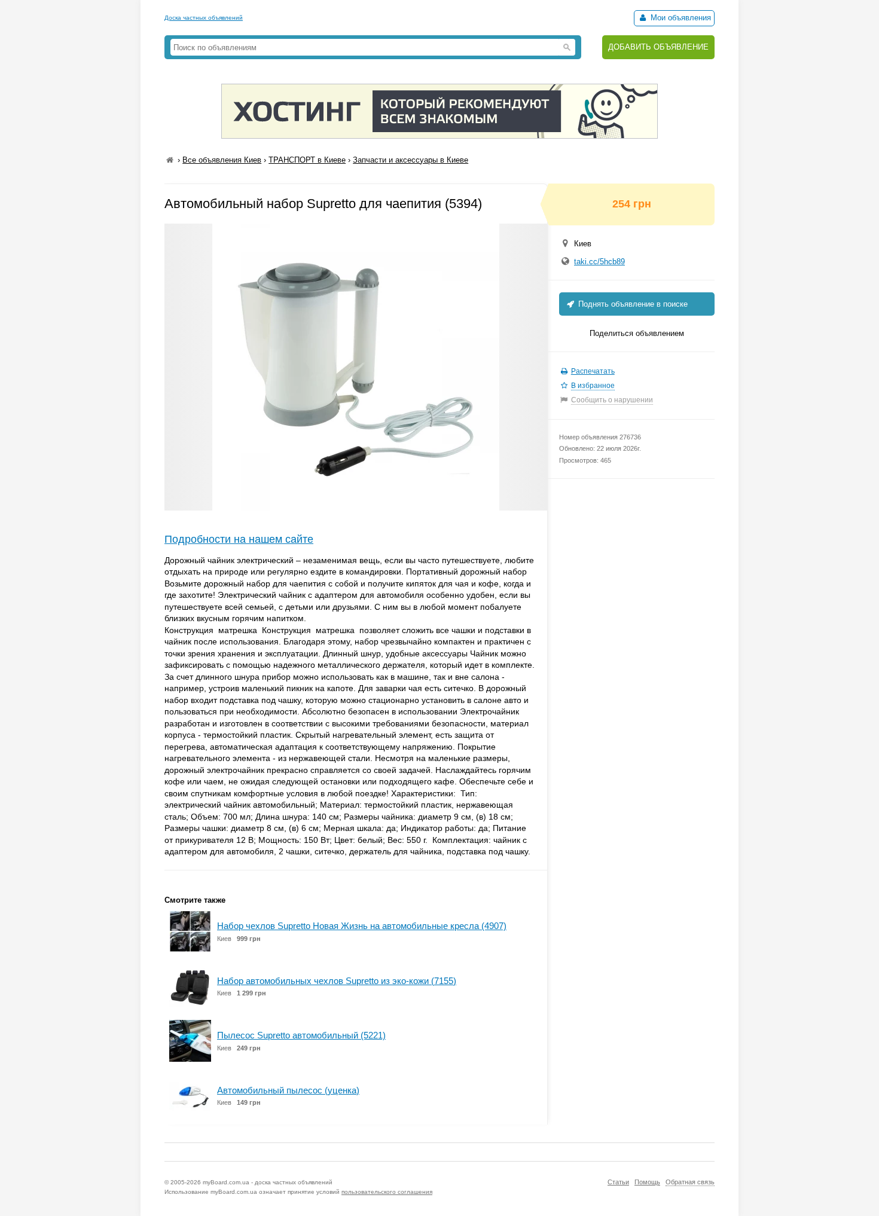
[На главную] (169, 159)
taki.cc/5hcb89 (599, 261)
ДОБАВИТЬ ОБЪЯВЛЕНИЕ (658, 46)
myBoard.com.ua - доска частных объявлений (267, 1182)
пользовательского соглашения (386, 1191)
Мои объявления (679, 17)
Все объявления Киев (221, 159)
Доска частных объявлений (203, 17)
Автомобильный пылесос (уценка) (288, 1090)
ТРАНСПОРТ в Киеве (307, 159)
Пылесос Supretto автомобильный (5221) (301, 1035)
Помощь (647, 1182)
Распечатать (593, 371)
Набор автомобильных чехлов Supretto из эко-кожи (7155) (336, 981)
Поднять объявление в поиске (632, 304)
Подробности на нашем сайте (238, 539)
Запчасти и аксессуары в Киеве (410, 159)
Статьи (618, 1182)
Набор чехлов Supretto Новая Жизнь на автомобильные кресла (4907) (361, 926)
